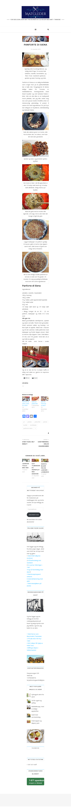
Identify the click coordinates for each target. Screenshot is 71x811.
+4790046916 (31, 678)
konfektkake (33, 425)
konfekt (25, 425)
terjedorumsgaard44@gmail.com (37, 680)
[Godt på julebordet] (35, 399)
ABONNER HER (34, 515)
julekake (29, 422)
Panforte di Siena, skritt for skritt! (25, 403)
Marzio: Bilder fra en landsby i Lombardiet (45, 468)
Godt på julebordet (35, 402)
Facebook (35, 748)
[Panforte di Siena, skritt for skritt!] (26, 399)
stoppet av (36, 782)
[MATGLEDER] (35, 13)
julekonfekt (37, 422)
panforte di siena (27, 428)
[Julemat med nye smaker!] (45, 399)
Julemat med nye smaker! (43, 403)
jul (24, 422)
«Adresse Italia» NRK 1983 (25, 465)
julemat (45, 422)
